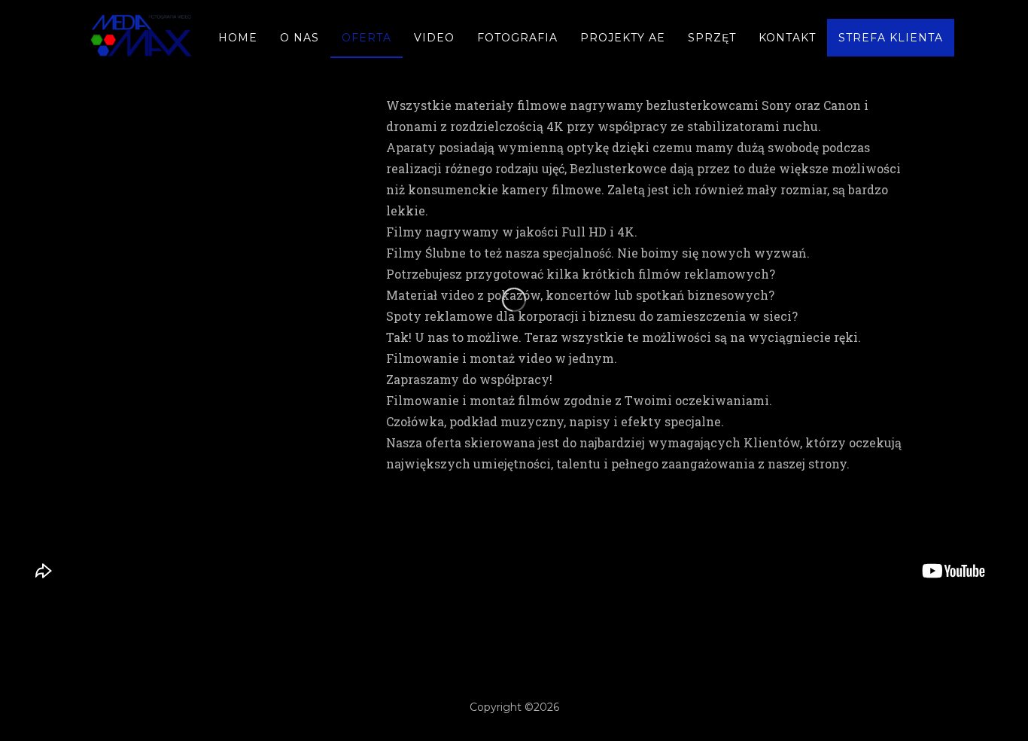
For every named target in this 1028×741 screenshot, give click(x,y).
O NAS (299, 37)
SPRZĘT (712, 37)
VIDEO (434, 37)
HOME (237, 37)
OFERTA (366, 37)
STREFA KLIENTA (890, 37)
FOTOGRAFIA (517, 37)
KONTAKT (787, 37)
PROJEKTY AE (622, 37)
